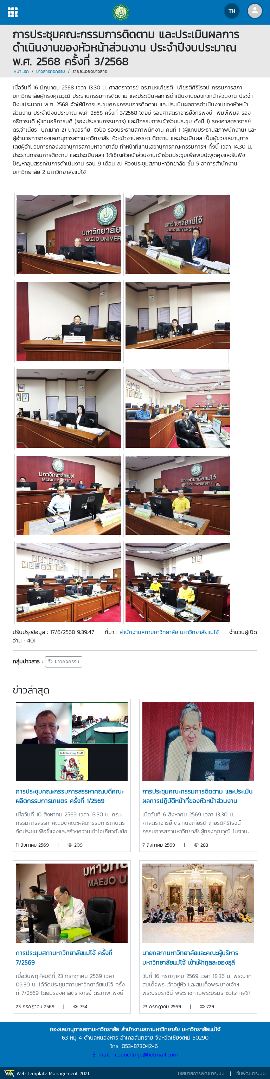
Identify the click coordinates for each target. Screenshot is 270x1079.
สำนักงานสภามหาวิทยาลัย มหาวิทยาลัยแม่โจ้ (169, 632)
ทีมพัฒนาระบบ (251, 1073)
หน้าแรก (21, 71)
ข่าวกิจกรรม (66, 662)
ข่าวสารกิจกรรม (50, 71)
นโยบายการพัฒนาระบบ (201, 1073)
